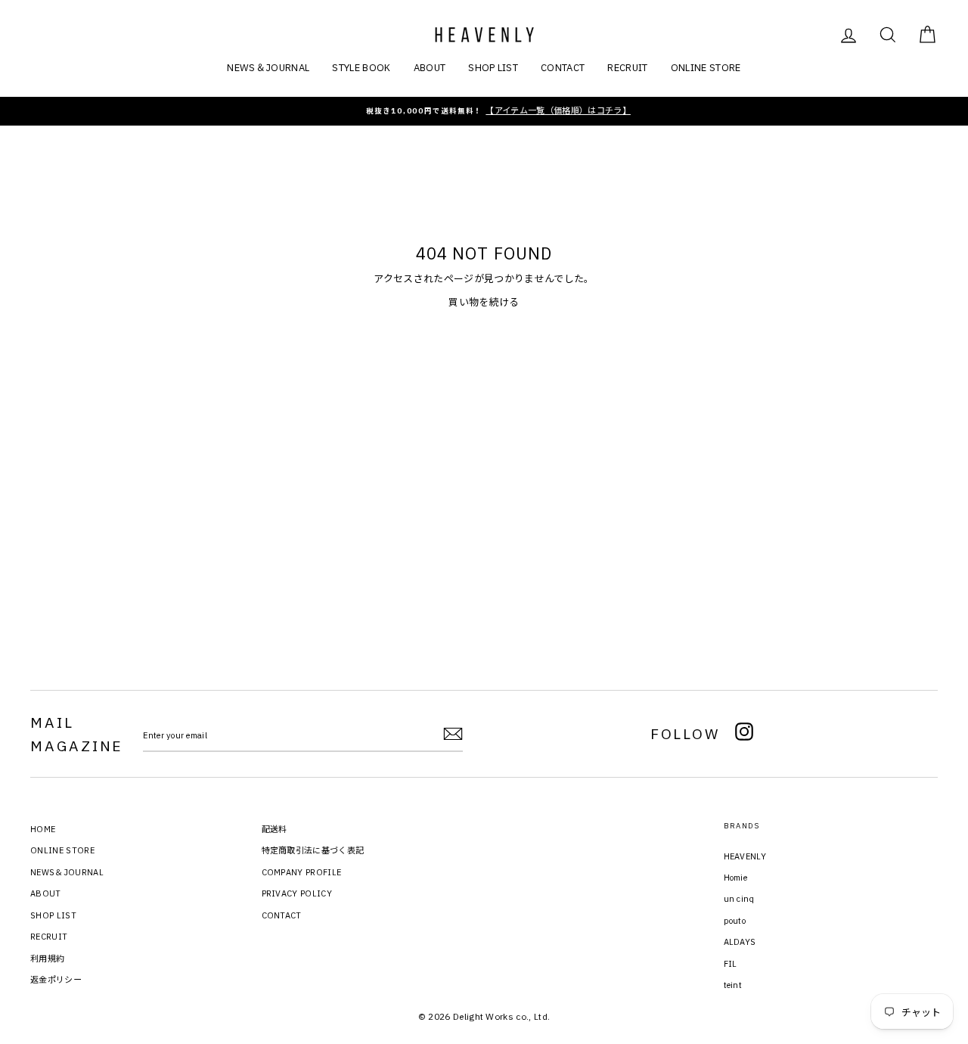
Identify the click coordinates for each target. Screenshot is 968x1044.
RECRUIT (627, 67)
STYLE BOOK (361, 67)
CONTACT (563, 67)
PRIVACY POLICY (297, 893)
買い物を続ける (483, 302)
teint (733, 985)
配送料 (274, 829)
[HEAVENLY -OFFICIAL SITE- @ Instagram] (744, 734)
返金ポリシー (56, 979)
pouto (735, 920)
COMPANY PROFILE (302, 872)
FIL (730, 964)
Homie (736, 877)
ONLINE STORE (706, 67)
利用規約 (47, 958)
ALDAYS (740, 942)
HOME (42, 829)
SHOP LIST (493, 67)
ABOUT (430, 67)
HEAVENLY (745, 856)
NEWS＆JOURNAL (268, 67)
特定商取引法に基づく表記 (313, 850)
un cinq (739, 898)
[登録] (453, 734)
